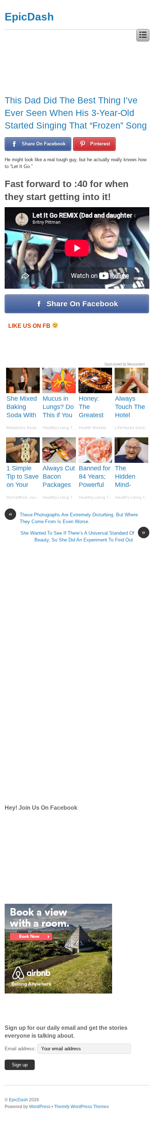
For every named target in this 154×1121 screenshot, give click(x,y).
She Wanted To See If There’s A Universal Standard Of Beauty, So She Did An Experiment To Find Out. (82, 536)
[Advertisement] (58, 683)
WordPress (39, 1106)
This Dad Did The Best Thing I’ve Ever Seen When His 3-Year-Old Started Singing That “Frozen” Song (76, 112)
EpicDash (29, 17)
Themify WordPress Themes (81, 1106)
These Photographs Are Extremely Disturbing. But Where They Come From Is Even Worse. (73, 517)
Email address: (21, 1048)
